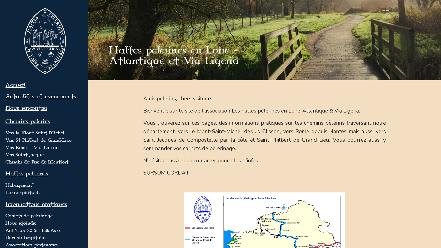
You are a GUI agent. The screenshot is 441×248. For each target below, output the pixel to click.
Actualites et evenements (41, 97)
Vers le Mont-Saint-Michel (35, 132)
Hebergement (20, 185)
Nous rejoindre (21, 223)
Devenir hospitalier (26, 237)
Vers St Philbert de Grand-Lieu (39, 140)
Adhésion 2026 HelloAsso (33, 230)
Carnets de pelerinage (29, 215)
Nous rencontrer (26, 108)
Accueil (15, 85)
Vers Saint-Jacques (25, 154)
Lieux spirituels (23, 192)
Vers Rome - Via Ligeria (32, 147)
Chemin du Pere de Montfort (37, 162)
